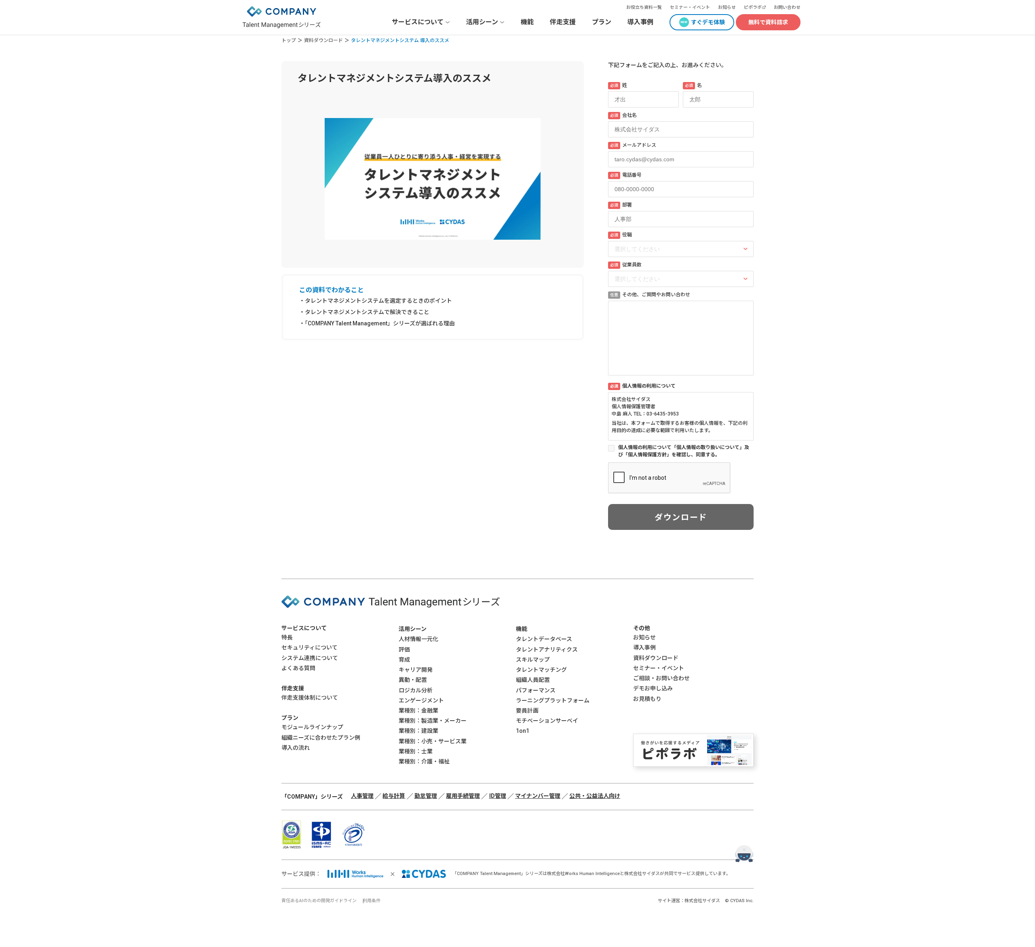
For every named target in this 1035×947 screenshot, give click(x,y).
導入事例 (640, 22)
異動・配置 (413, 680)
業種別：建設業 (418, 731)
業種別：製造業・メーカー (433, 720)
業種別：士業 (416, 751)
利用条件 (371, 900)
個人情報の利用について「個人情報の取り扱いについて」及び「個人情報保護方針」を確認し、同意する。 (683, 451)
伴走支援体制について (309, 697)
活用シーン (413, 629)
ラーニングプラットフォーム (552, 700)
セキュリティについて (309, 647)
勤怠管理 (425, 796)
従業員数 (626, 265)
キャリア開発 (416, 669)
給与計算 (393, 796)
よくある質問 (298, 668)
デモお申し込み (653, 688)
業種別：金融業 (418, 710)
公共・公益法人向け (594, 796)
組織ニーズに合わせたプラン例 (320, 737)
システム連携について (309, 658)
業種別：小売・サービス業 (433, 741)
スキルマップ (533, 659)
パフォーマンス (536, 690)
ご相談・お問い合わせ (661, 678)
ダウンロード (681, 517)
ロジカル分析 (416, 690)
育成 (404, 659)
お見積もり (647, 699)
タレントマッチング (541, 669)
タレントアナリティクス (547, 649)
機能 (527, 22)
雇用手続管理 (463, 796)
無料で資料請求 (768, 22)
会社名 (623, 115)
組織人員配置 (533, 680)
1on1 (522, 731)
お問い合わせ (787, 7)
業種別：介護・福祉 (424, 761)
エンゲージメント (421, 700)
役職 (621, 235)
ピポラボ (753, 7)
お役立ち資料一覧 (644, 7)
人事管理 (362, 796)
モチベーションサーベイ (547, 720)
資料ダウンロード (323, 40)
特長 (287, 637)
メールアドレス (633, 145)
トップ (288, 40)
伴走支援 (563, 22)
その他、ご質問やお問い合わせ (650, 294)
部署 (621, 205)
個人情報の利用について (643, 386)
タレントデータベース (544, 639)
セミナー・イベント (690, 7)
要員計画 (527, 710)
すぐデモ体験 (708, 22)
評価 (404, 649)
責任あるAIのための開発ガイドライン (319, 900)
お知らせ (727, 7)
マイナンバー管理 (537, 796)
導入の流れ (295, 748)
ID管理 (497, 796)
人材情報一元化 (418, 639)
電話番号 (626, 175)
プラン (601, 22)
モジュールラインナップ (312, 727)
